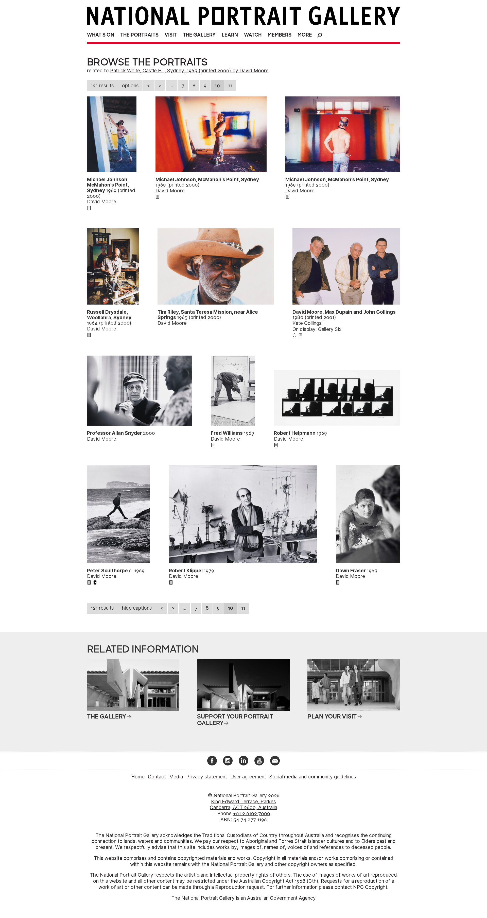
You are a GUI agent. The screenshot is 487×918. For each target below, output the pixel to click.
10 (217, 86)
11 (230, 86)
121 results (102, 86)
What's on (100, 35)
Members (279, 35)
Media (176, 777)
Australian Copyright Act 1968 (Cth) (278, 881)
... (171, 86)
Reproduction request (239, 887)
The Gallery (199, 35)
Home (138, 777)
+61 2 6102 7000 (251, 813)
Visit (171, 35)
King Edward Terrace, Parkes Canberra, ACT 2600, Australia (243, 805)
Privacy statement (206, 777)
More (305, 35)
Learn (230, 35)
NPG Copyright (370, 887)
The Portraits (139, 35)
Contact (157, 777)
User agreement (248, 777)
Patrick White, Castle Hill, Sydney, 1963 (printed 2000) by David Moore (189, 71)
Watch (253, 35)
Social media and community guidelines (312, 777)
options (130, 86)
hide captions (137, 608)
